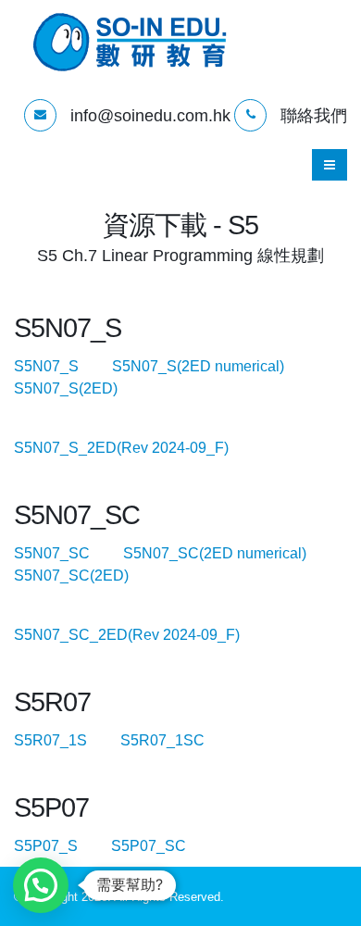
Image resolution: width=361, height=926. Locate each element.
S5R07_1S (65, 740)
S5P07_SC (163, 846)
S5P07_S (60, 846)
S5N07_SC (66, 553)
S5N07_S (61, 366)
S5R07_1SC (177, 740)
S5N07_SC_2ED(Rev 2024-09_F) (141, 635)
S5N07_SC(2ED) (71, 575)
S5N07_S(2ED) (66, 388)
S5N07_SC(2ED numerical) (229, 553)
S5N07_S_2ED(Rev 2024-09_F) (136, 448)
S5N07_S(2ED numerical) (213, 366)
